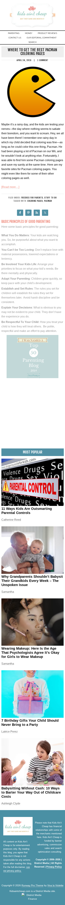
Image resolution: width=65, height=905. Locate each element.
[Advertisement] (32, 414)
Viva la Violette (55, 885)
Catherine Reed (11, 519)
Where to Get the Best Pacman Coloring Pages (32, 51)
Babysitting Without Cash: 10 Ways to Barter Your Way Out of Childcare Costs (31, 792)
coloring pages (35, 201)
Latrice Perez (9, 731)
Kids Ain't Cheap (32, 27)
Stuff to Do (50, 197)
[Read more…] (10, 187)
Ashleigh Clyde (10, 803)
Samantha (7, 591)
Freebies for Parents (32, 197)
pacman (48, 201)
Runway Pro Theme (32, 885)
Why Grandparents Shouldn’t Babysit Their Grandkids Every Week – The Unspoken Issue (32, 581)
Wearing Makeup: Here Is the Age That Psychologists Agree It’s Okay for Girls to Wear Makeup (30, 653)
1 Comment (42, 60)
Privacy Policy (54, 866)
